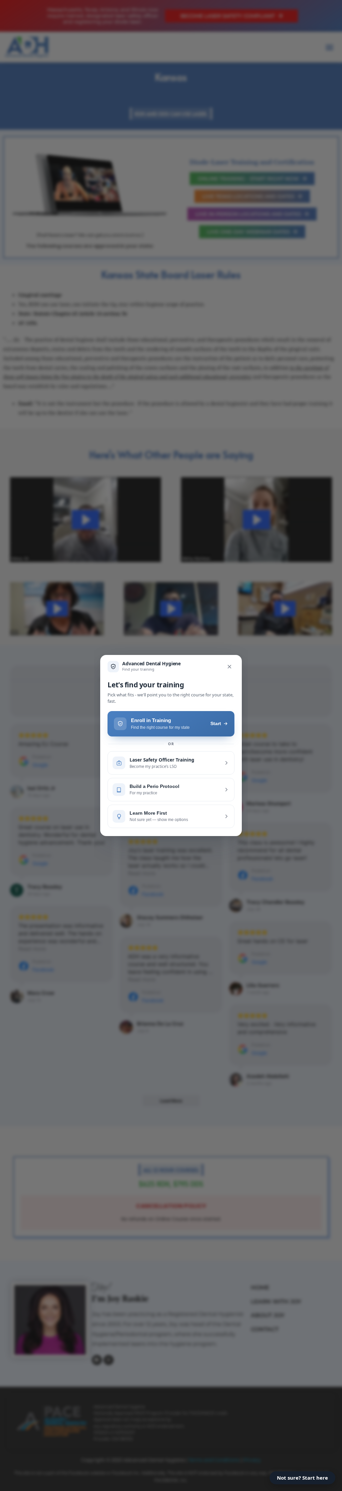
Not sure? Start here (302, 1477)
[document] (171, 745)
